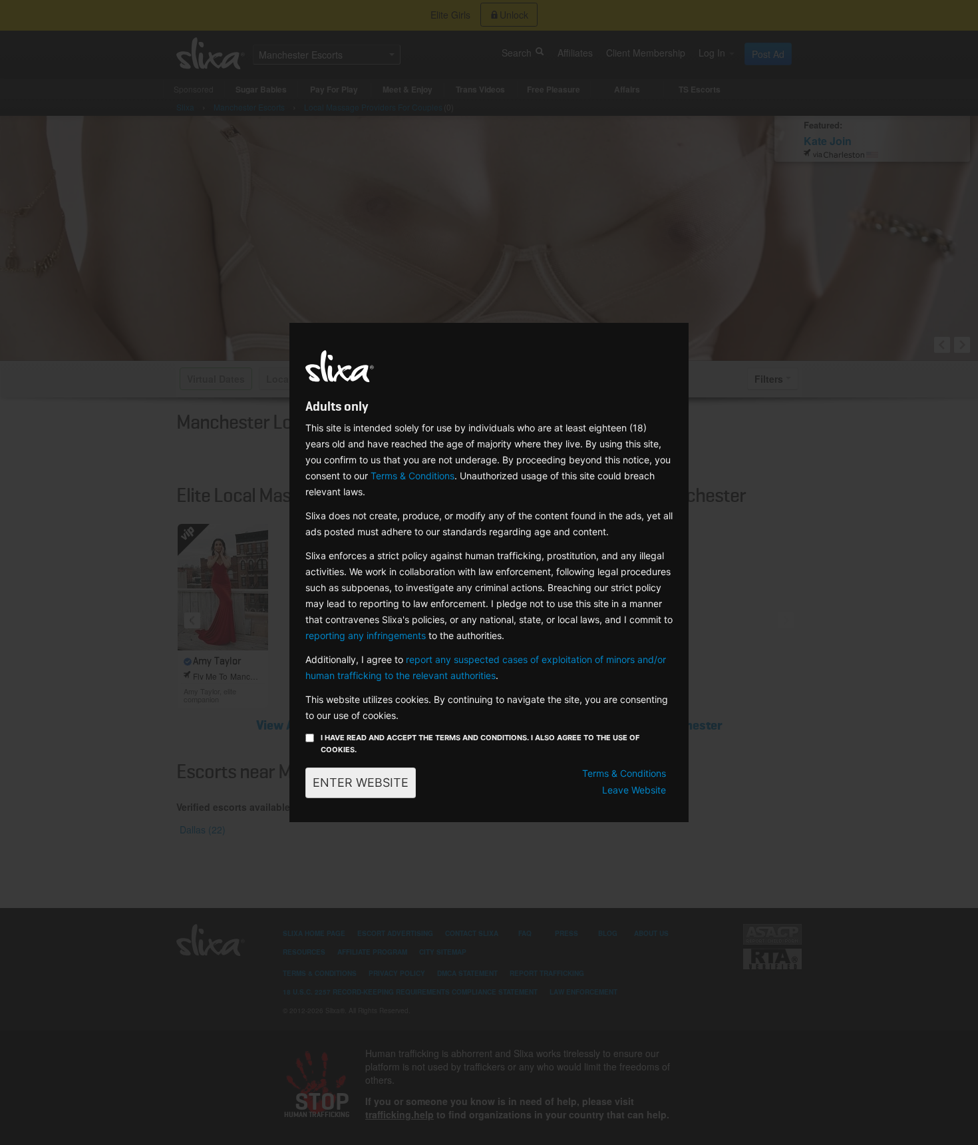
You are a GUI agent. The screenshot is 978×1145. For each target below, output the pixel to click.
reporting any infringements (365, 635)
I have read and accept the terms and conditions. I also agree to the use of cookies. (480, 743)
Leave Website (634, 790)
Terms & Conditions (412, 475)
